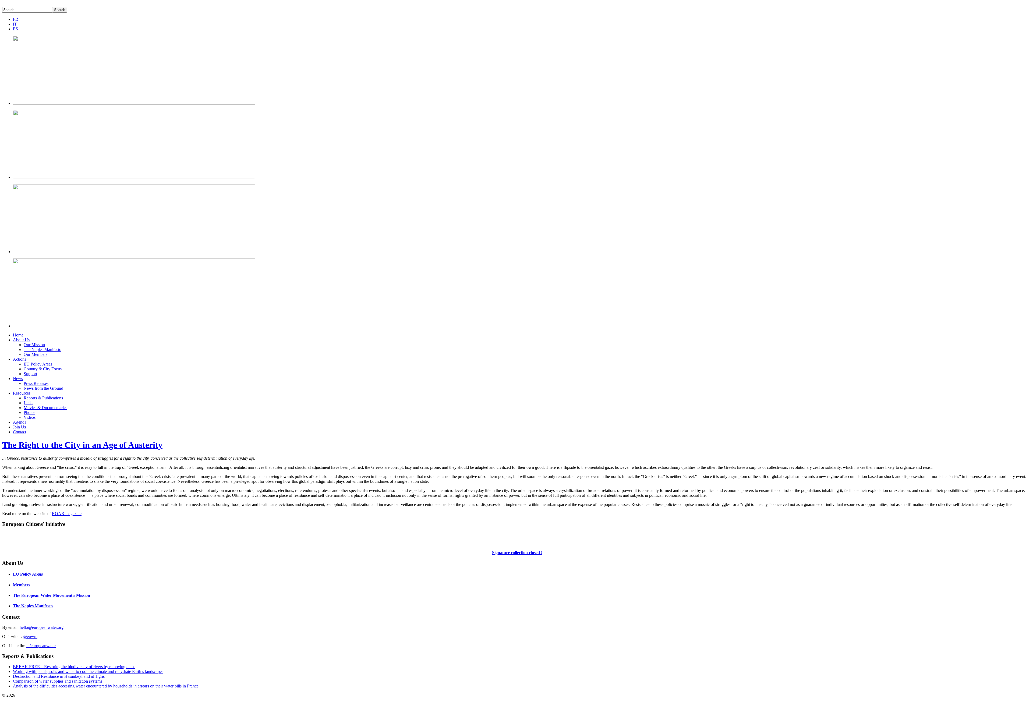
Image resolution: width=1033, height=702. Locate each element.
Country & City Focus (43, 369)
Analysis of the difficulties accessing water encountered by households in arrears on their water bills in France (106, 686)
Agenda (19, 422)
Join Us (19, 427)
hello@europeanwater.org (41, 627)
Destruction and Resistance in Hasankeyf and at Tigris (59, 676)
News (18, 378)
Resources (21, 393)
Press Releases (36, 383)
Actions (19, 359)
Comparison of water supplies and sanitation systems (57, 681)
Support (30, 373)
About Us (21, 340)
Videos (30, 417)
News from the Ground (43, 388)
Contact (19, 432)
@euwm (30, 636)
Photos (29, 412)
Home (18, 335)
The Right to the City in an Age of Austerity (82, 445)
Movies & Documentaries (45, 407)
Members (21, 585)
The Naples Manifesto (42, 349)
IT (15, 24)
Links (28, 402)
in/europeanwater (41, 645)
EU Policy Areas (38, 364)
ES (15, 29)
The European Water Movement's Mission (51, 595)
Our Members (35, 354)
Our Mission (34, 344)
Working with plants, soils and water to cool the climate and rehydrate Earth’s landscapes (88, 671)
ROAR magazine (67, 513)
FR (15, 19)
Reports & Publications (43, 398)
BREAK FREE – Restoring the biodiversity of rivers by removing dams (74, 666)
